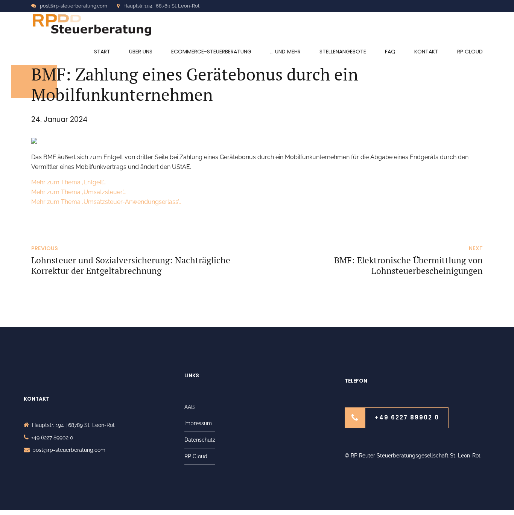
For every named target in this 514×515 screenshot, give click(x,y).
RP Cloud (470, 51)
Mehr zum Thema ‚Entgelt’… (68, 182)
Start (102, 51)
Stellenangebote (342, 51)
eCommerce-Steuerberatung (211, 51)
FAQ (390, 51)
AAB (189, 407)
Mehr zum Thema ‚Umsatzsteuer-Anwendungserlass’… (106, 201)
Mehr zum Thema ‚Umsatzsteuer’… (78, 192)
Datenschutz (199, 440)
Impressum (198, 423)
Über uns (140, 51)
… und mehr (285, 51)
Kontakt (426, 51)
